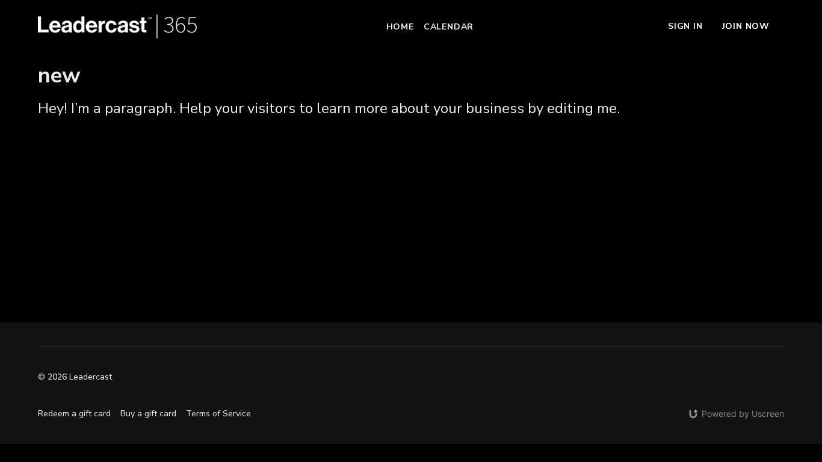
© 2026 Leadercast (75, 377)
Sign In (685, 26)
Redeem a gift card (74, 413)
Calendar (449, 26)
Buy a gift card (148, 413)
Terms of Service (218, 413)
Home (400, 26)
